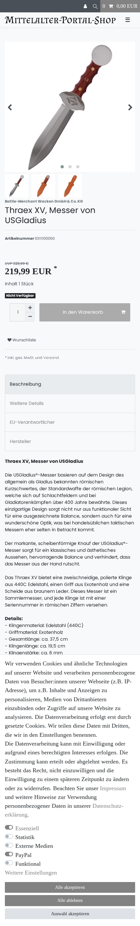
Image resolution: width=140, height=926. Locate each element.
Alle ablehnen (70, 900)
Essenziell (27, 828)
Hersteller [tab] (20, 441)
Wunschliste (23, 340)
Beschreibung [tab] (25, 384)
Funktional (28, 864)
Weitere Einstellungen (31, 872)
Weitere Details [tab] (27, 403)
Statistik (25, 837)
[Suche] (95, 6)
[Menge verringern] (30, 316)
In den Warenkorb (83, 312)
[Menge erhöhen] (30, 307)
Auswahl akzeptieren (70, 913)
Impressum (113, 788)
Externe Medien (34, 846)
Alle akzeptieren (70, 887)
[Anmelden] (86, 6)
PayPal (23, 855)
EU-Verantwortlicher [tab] (32, 422)
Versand (51, 357)
